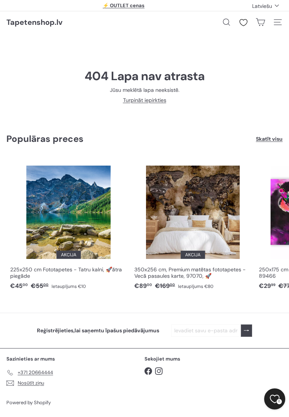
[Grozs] (260, 22)
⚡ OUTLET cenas (123, 5)
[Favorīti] (243, 22)
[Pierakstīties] (246, 330)
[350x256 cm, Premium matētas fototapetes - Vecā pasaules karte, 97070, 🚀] (192, 224)
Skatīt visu (269, 139)
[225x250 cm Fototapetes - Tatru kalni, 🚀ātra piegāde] (68, 224)
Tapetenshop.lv (34, 22)
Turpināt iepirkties (144, 100)
